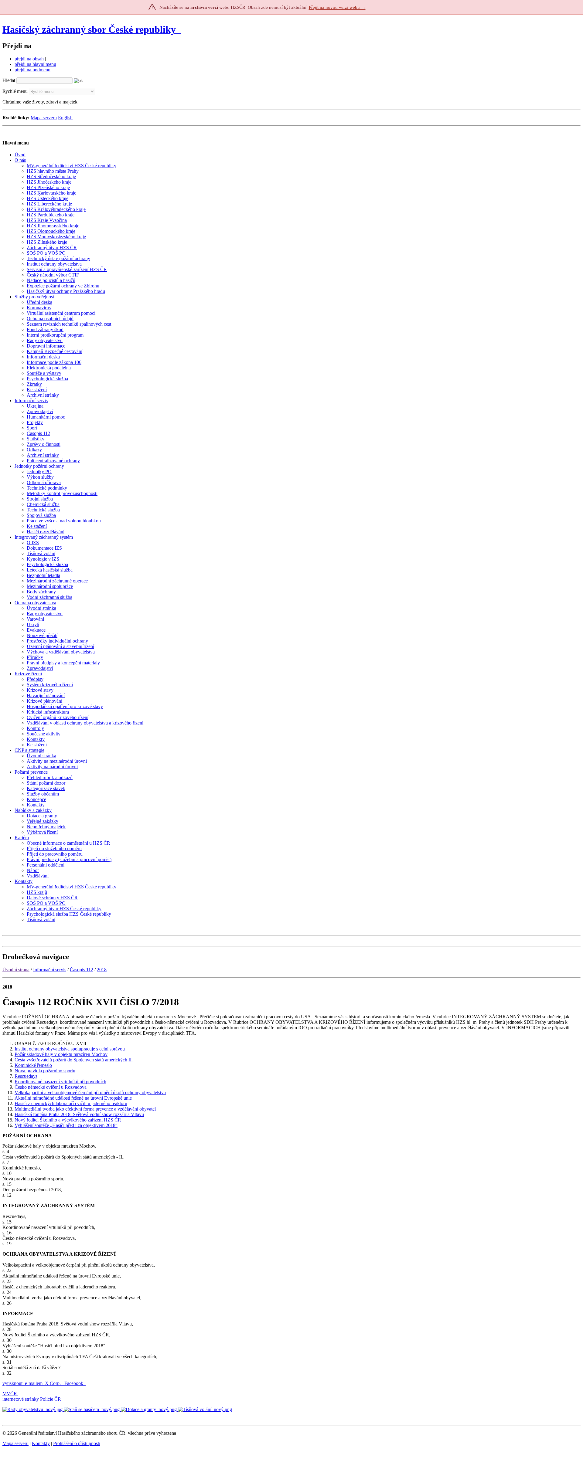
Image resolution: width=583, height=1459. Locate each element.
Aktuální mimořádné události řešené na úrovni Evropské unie (73, 1098)
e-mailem (34, 1383)
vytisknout (12, 1383)
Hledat (8, 80)
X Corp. (53, 1383)
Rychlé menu (15, 91)
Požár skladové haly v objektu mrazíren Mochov (61, 1054)
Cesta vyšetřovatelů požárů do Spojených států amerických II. (74, 1059)
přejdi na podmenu (32, 69)
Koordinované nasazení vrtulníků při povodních (60, 1081)
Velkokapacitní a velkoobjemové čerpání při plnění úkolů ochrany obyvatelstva (90, 1092)
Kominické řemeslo (33, 1065)
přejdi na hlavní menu (35, 64)
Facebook (74, 1383)
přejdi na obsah (29, 58)
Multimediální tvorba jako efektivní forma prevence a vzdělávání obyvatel (85, 1108)
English (65, 117)
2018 (102, 969)
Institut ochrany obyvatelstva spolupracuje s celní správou (70, 1048)
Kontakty (41, 1443)
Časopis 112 (81, 969)
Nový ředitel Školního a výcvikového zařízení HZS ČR (68, 1119)
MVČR (9, 1393)
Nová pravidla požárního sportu (45, 1070)
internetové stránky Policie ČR (31, 1399)
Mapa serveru (44, 117)
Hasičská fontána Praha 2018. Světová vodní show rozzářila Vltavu (79, 1114)
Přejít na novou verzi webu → (337, 7)
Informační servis (49, 969)
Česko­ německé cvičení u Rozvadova (51, 1087)
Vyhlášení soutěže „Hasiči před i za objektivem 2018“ (66, 1125)
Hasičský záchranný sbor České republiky (89, 29)
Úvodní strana (15, 969)
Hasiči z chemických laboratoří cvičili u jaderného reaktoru (71, 1103)
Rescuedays (26, 1076)
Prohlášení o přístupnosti (76, 1443)
